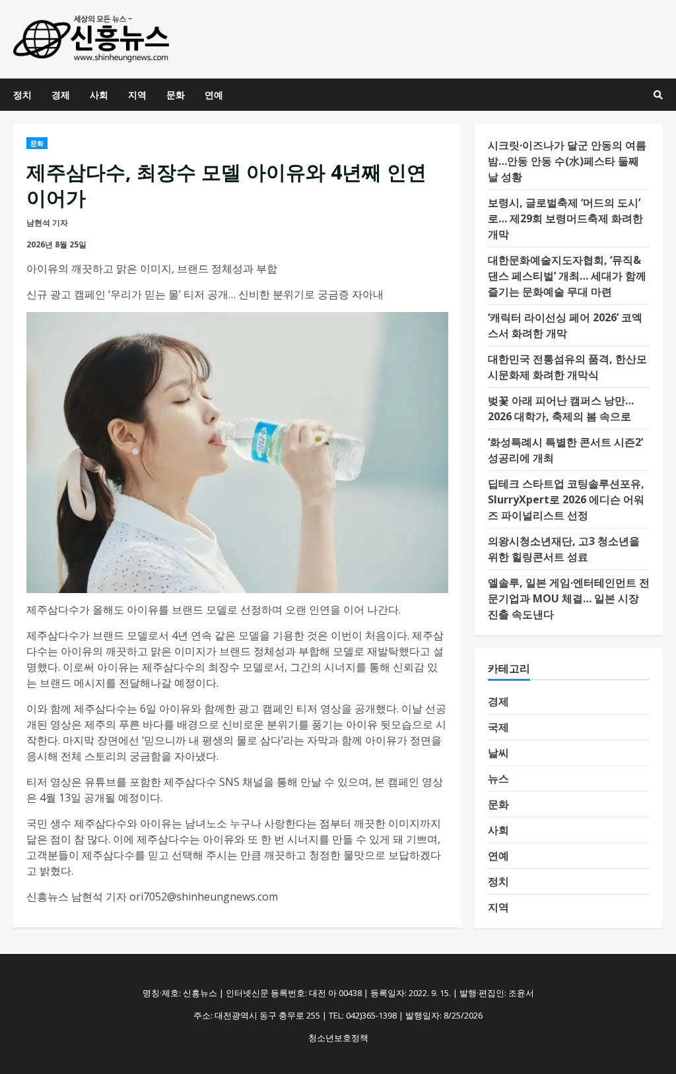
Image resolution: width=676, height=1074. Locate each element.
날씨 (498, 752)
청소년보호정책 (338, 1038)
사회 (99, 94)
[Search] (658, 95)
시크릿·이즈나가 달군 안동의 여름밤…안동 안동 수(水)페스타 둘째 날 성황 (567, 161)
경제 (60, 94)
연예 (214, 94)
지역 (137, 94)
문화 (175, 94)
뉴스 (498, 778)
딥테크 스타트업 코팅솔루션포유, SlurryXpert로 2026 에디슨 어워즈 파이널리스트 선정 (566, 499)
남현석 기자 (47, 222)
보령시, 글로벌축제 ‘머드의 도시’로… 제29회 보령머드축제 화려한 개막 (565, 218)
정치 (22, 94)
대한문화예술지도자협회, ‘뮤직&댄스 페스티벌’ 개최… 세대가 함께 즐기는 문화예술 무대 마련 (567, 276)
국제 (498, 727)
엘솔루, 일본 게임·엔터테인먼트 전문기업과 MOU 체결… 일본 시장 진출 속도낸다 (569, 598)
